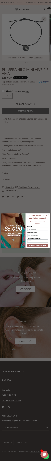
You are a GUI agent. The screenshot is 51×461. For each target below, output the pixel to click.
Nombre (29, 226)
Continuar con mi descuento (37, 245)
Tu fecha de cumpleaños (33, 238)
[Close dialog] (48, 215)
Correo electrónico (32, 232)
